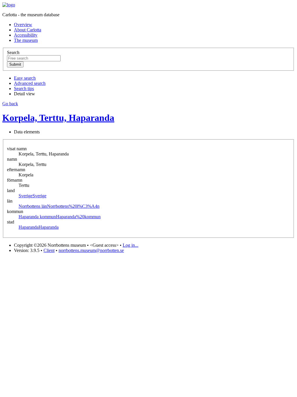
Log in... (130, 245)
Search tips (24, 88)
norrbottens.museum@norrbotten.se (91, 250)
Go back (10, 103)
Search (13, 52)
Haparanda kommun (60, 216)
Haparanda (39, 227)
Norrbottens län (59, 206)
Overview (23, 24)
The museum (26, 40)
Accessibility (25, 35)
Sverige (32, 195)
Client (49, 250)
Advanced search (30, 83)
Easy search (25, 78)
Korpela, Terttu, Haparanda (58, 117)
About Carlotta (27, 29)
